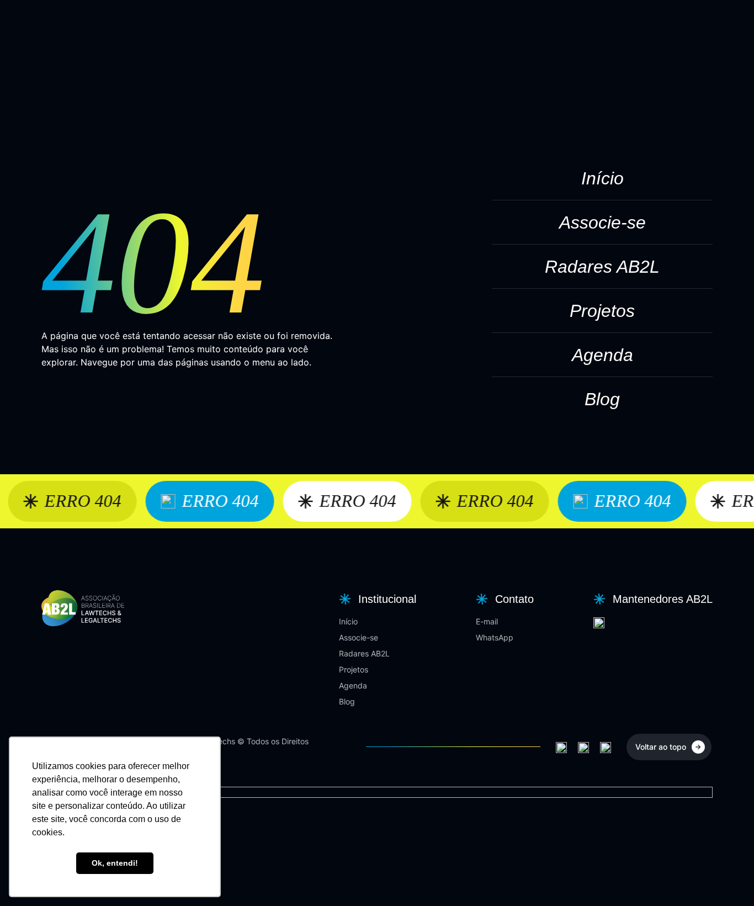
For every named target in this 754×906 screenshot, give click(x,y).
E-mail (487, 621)
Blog (602, 399)
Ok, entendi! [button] (115, 863)
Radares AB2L (602, 267)
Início (602, 178)
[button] (376, 599)
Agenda (602, 355)
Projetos (602, 311)
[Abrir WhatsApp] (726, 878)
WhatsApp (494, 637)
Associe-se (602, 222)
